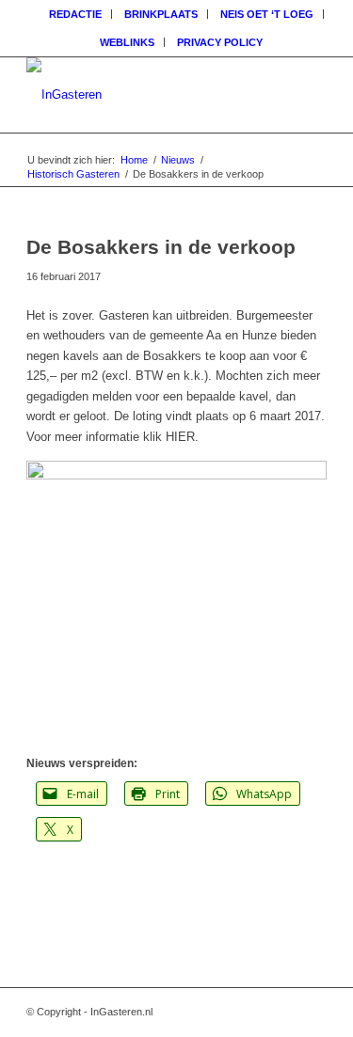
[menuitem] (76, 14)
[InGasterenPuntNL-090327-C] (146, 95)
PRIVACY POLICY (220, 42)
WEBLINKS (127, 42)
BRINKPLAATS (161, 14)
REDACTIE (75, 14)
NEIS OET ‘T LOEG (266, 14)
